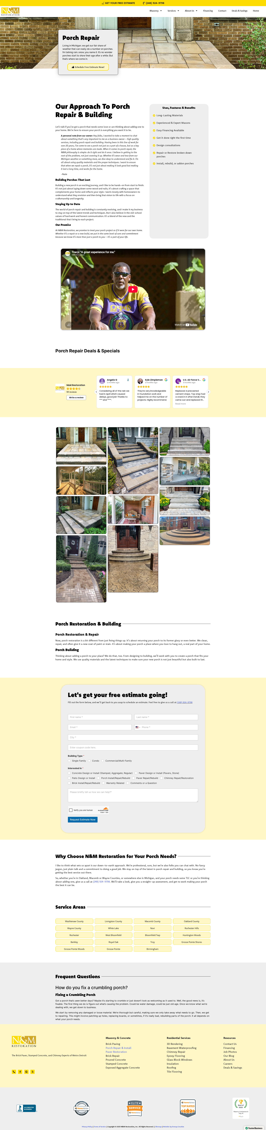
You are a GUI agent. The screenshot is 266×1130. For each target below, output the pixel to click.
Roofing (171, 1067)
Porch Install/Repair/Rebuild (115, 778)
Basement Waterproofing (181, 1048)
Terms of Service (100, 1127)
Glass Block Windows (179, 1059)
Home (256, 10)
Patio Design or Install (83, 778)
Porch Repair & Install (118, 1048)
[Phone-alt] (14, 1072)
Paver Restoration (116, 1051)
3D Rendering (175, 1044)
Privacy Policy (87, 1127)
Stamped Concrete (117, 1063)
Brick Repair (113, 1055)
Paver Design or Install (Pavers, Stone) (159, 773)
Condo (95, 760)
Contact (222, 10)
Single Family (79, 760)
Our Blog (228, 1055)
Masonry (154, 10)
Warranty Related (115, 783)
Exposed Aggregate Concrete (123, 1067)
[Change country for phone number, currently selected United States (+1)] (137, 727)
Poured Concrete (116, 1059)
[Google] (26, 1072)
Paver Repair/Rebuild (147, 778)
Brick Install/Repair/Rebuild (86, 783)
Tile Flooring (174, 1071)
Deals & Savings (239, 10)
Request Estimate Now (82, 819)
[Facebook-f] (20, 1072)
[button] (208, 392)
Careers (227, 1063)
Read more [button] (142, 404)
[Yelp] (32, 1072)
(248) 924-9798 (184, 702)
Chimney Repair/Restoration (179, 778)
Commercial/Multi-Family (118, 760)
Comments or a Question (144, 783)
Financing (208, 10)
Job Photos (230, 1051)
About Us (189, 10)
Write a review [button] (76, 397)
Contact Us (229, 1044)
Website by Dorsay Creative (173, 1127)
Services (172, 10)
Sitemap (158, 1127)
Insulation (173, 1063)
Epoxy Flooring (176, 1055)
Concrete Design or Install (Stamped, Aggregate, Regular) (102, 773)
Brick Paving (113, 1044)
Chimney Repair (176, 1051)
